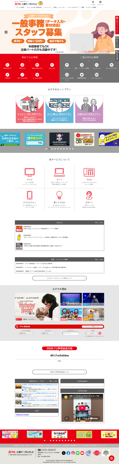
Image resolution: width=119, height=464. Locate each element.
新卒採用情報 (93, 445)
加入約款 (47, 445)
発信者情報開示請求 (39, 445)
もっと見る (100, 222)
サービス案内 (20, 7)
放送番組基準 (66, 445)
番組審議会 (74, 445)
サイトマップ (101, 445)
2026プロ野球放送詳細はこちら (59, 372)
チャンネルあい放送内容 (34, 7)
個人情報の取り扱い (56, 445)
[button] (59, 32)
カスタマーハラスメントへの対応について (59, 278)
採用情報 (86, 445)
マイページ (47, 7)
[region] (59, 32)
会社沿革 (22, 445)
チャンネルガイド (73, 7)
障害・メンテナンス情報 (89, 7)
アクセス (80, 445)
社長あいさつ (29, 445)
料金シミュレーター (59, 7)
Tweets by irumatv (22, 414)
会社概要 (16, 445)
